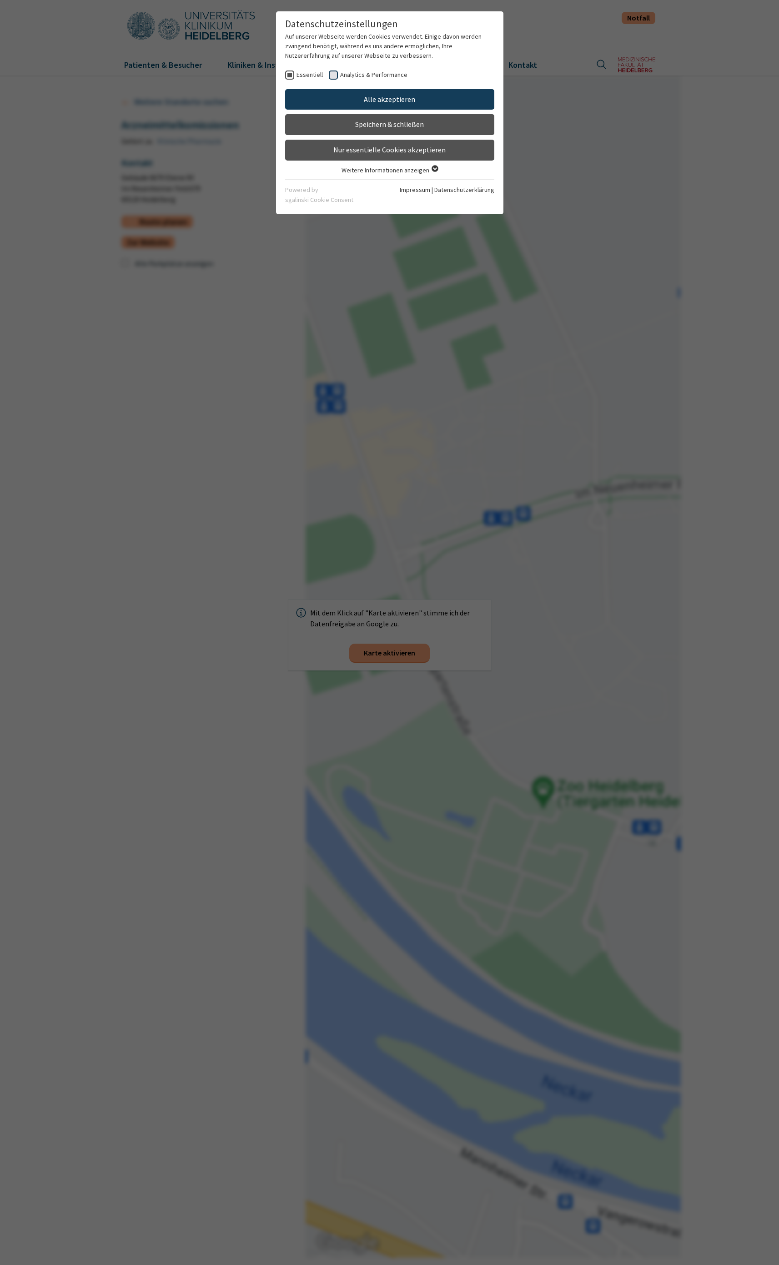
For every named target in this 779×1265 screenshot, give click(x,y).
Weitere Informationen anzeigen (386, 170)
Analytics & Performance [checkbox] (373, 75)
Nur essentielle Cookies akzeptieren (389, 149)
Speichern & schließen (389, 124)
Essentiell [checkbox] (310, 75)
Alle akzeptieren (389, 99)
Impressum (415, 190)
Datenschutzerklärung (464, 190)
